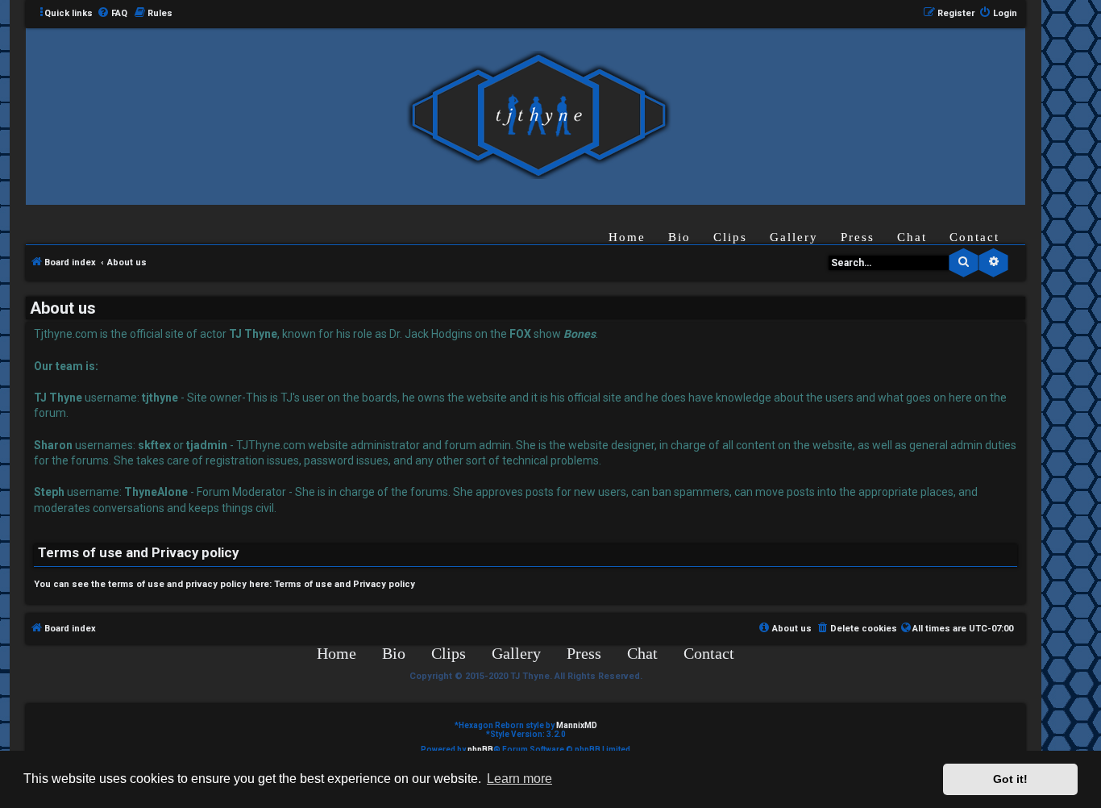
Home (627, 237)
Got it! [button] (1010, 779)
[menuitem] (112, 13)
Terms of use (303, 584)
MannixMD (576, 725)
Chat (912, 237)
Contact (974, 237)
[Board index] (538, 115)
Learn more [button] (519, 778)
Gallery (794, 237)
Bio (679, 237)
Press (858, 237)
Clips (730, 237)
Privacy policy (384, 584)
